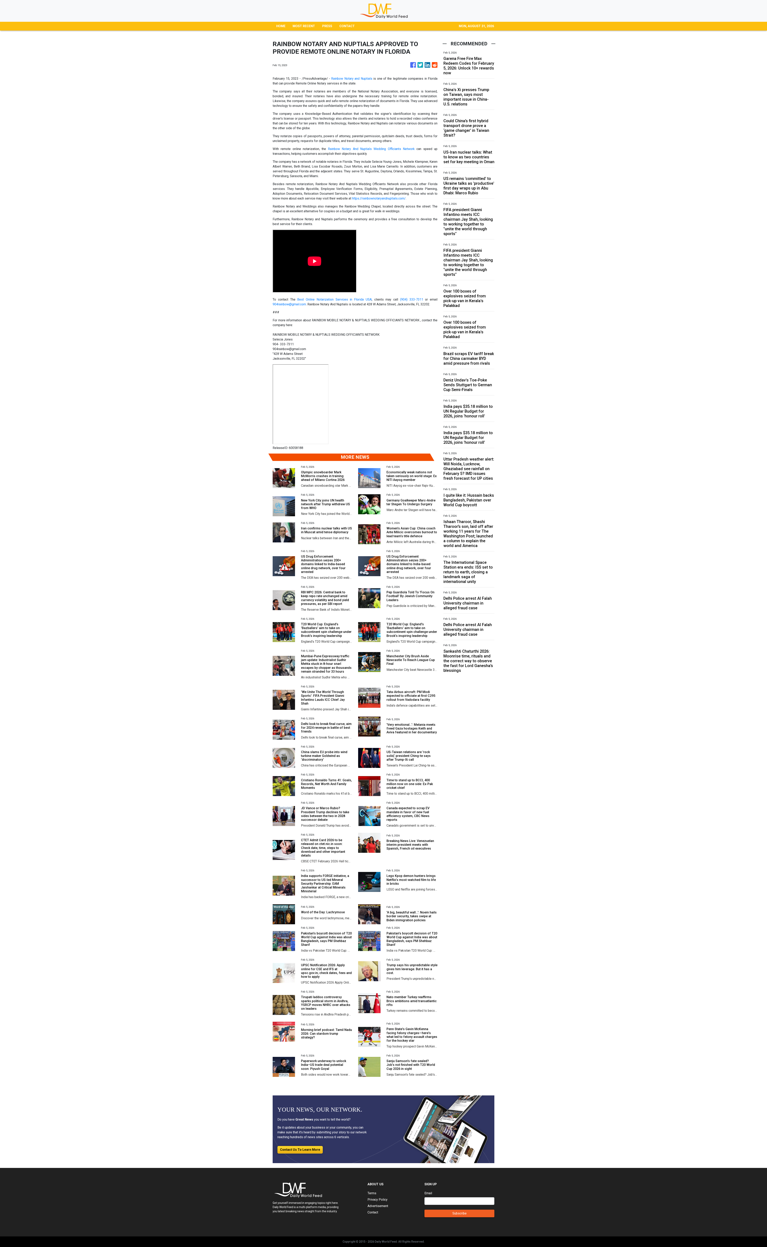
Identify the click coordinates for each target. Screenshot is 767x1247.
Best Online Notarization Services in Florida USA (334, 299)
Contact (373, 1212)
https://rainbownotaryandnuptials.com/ (379, 198)
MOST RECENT (304, 26)
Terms (372, 1193)
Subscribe (459, 1213)
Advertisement (378, 1206)
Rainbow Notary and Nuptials (351, 78)
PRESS (327, 26)
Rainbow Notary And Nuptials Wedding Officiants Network (372, 149)
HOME (280, 26)
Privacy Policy (377, 1199)
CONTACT (347, 26)
